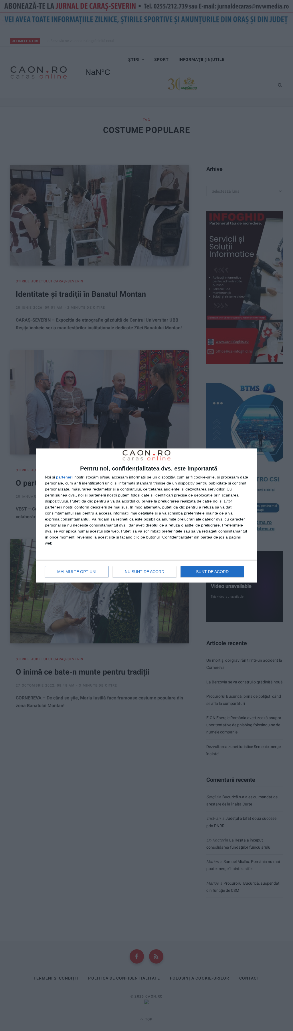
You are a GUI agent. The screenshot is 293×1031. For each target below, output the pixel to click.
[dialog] (146, 515)
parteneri (64, 477)
